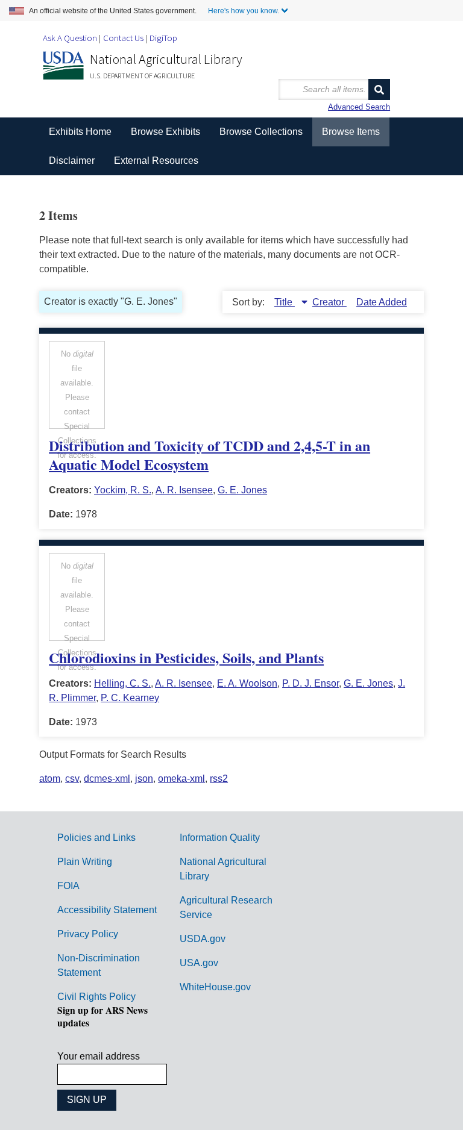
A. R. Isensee (184, 490)
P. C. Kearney (130, 698)
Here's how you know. (243, 11)
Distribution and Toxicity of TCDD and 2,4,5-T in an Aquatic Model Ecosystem (209, 455)
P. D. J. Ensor (310, 683)
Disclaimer (72, 160)
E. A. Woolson (247, 683)
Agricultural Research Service (226, 907)
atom (49, 778)
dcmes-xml (107, 778)
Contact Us (123, 37)
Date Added (381, 302)
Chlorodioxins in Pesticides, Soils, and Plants (186, 657)
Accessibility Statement (107, 910)
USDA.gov (202, 939)
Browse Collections (261, 131)
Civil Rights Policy (96, 996)
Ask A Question (70, 37)
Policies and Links (96, 837)
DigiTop (163, 37)
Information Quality (220, 837)
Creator (329, 302)
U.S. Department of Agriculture (142, 75)
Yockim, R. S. (122, 490)
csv (72, 778)
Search (379, 89)
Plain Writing (84, 862)
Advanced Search (359, 106)
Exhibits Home (80, 131)
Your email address (98, 1056)
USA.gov (199, 963)
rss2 (219, 778)
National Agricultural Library (166, 59)
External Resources (156, 160)
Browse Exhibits (165, 131)
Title (284, 302)
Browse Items (351, 131)
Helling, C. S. (122, 683)
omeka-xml (181, 778)
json (144, 778)
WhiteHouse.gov (215, 987)
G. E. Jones (242, 490)
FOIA (68, 886)
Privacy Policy (87, 934)
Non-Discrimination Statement (98, 965)
